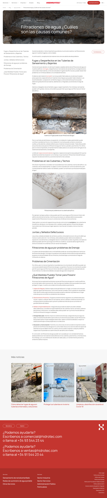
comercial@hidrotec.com (42, 436)
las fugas (45, 69)
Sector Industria (43, 478)
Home (4, 7)
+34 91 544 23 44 (30, 454)
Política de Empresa (99, 479)
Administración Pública (46, 484)
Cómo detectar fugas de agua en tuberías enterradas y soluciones (24, 405)
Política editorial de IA (99, 484)
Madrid (22, 426)
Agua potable (17, 7)
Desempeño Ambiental (98, 488)
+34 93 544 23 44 (31, 440)
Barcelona (9, 426)
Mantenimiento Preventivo (41, 297)
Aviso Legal (101, 473)
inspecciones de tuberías (45, 153)
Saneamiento (40, 20)
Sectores (5, 3)
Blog (38, 3)
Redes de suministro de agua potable (17, 481)
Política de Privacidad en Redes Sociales (94, 481)
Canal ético (101, 492)
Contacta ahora (93, 3)
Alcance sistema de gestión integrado (94, 486)
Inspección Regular (39, 288)
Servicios (14, 3)
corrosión (49, 76)
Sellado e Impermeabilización (42, 307)
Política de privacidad (99, 475)
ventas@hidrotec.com (40, 450)
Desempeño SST (100, 490)
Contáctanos (97, 52)
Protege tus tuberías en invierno (56, 404)
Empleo (31, 3)
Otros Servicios (9, 484)
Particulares (42, 487)
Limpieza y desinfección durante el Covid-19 (89, 405)
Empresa (23, 3)
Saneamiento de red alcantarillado (16, 478)
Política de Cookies (99, 477)
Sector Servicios (43, 481)
